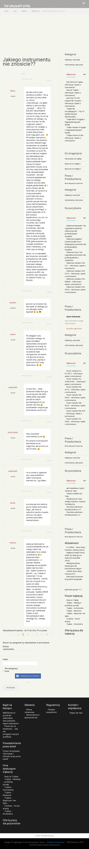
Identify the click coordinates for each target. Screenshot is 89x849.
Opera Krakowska (73, 316)
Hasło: (5, 659)
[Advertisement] (44, 31)
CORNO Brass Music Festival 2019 (73, 572)
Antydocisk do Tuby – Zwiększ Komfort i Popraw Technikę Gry (75, 501)
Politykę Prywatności (56, 842)
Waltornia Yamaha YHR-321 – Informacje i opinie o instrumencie (75, 265)
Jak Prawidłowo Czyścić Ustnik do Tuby (74, 489)
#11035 (49, 492)
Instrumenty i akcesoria (74, 64)
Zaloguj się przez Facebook (29, 676)
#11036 (49, 532)
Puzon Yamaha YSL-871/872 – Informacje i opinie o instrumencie (74, 373)
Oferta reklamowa (29, 711)
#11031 (49, 324)
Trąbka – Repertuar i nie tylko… (75, 614)
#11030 (49, 292)
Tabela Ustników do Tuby (73, 494)
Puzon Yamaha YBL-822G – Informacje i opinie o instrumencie (75, 405)
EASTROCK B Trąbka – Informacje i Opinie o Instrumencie (74, 84)
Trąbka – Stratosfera (74, 624)
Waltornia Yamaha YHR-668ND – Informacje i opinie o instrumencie (75, 281)
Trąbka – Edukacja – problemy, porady (73, 604)
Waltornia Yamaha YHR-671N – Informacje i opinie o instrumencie (75, 273)
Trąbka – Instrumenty (74, 608)
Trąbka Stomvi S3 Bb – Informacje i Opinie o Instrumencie (74, 138)
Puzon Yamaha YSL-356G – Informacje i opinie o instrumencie (75, 421)
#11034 (49, 461)
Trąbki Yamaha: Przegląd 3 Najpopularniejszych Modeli (75, 130)
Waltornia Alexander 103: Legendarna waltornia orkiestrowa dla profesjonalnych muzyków (75, 230)
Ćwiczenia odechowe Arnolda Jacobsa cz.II (74, 508)
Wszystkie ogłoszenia (74, 329)
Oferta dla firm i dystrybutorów (32, 716)
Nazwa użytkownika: (8, 647)
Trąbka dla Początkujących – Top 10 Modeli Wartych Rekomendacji (74, 112)
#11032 (49, 377)
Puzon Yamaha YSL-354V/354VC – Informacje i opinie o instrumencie (75, 381)
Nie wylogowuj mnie (11, 669)
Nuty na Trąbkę (72, 600)
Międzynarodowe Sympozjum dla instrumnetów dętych (73, 566)
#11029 (49, 80)
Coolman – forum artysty (72, 619)
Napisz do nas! (76, 713)
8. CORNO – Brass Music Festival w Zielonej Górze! (75, 548)
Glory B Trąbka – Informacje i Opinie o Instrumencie (73, 92)
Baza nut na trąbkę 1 (73, 163)
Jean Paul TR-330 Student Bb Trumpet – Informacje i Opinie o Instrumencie (73, 102)
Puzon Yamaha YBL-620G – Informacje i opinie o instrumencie (75, 397)
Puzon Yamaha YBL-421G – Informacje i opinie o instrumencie (75, 389)
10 (47, 634)
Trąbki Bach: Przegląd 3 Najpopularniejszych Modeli (75, 122)
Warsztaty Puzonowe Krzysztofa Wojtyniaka (74, 577)
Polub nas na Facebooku (9, 727)
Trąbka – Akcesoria (73, 611)
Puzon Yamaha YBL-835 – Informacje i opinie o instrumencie (75, 413)
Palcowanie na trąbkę (73, 159)
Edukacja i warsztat (72, 59)
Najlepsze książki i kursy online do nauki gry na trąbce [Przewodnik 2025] (75, 556)
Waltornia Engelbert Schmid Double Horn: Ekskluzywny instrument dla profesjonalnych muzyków (75, 244)
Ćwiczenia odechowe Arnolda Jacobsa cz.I (74, 513)
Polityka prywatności (51, 711)
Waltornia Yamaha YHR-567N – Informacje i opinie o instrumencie (75, 289)
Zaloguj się (10, 688)
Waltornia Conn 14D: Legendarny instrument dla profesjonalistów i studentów (75, 256)
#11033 (49, 422)
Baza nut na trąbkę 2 (73, 169)
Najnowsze (71, 74)
